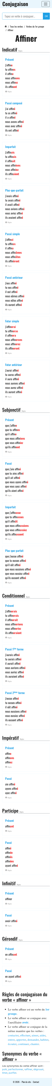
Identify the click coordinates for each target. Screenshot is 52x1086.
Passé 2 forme (15, 693)
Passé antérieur (14, 277)
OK (46, 16)
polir (4, 1069)
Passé (8, 463)
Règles (20, 51)
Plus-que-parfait (14, 190)
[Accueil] (5, 26)
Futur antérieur (13, 364)
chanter (34, 1044)
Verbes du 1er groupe (35, 26)
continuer (23, 1044)
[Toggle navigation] (46, 4)
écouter (12, 1044)
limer (4, 1072)
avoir (25, 1022)
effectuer (25, 1035)
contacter (13, 1035)
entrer (11, 1040)
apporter (21, 1040)
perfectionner (15, 1069)
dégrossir (38, 1069)
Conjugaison (15, 3)
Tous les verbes (16, 26)
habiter (44, 1040)
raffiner (28, 1069)
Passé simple (12, 234)
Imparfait (10, 146)
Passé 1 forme (14, 649)
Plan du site (26, 1081)
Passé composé (13, 103)
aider (42, 1035)
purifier (12, 1072)
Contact (36, 1081)
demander (33, 1040)
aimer (35, 1035)
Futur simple (12, 321)
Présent (9, 59)
